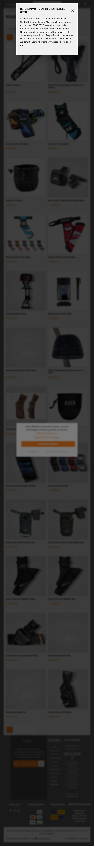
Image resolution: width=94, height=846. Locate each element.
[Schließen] (72, 11)
